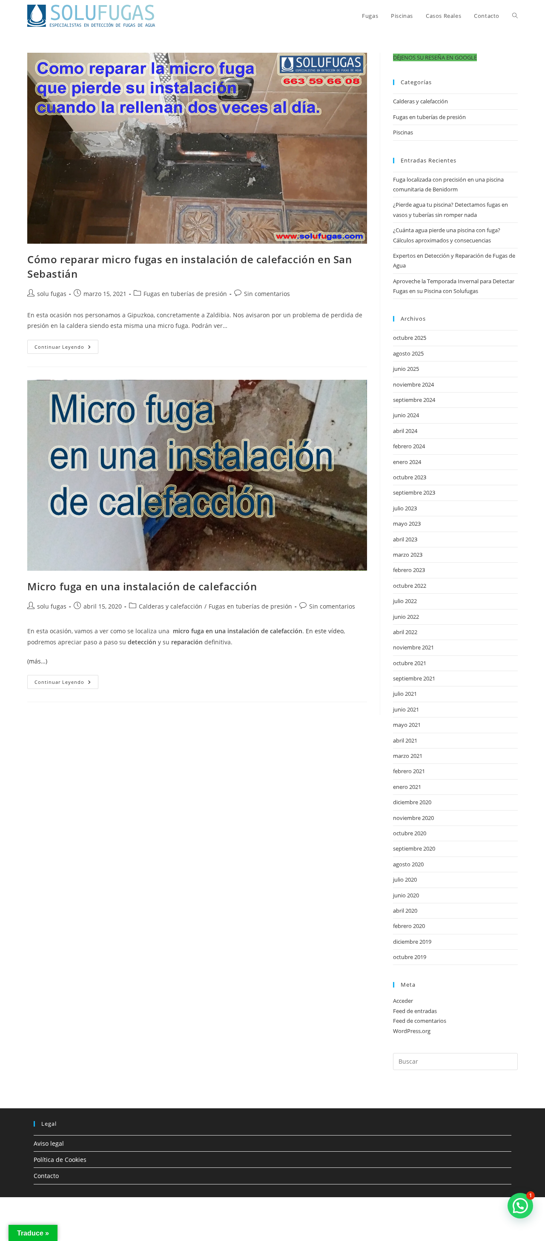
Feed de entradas (415, 1011)
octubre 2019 (409, 957)
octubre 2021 (409, 663)
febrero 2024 (409, 446)
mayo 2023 (407, 523)
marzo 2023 (407, 554)
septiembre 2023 (414, 492)
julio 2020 (405, 879)
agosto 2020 (408, 864)
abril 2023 (405, 539)
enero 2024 (407, 462)
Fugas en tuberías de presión (185, 294)
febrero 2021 (409, 771)
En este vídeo (325, 631)
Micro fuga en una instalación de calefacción (142, 586)
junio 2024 (406, 415)
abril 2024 (405, 431)
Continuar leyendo (66, 348)
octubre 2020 (409, 833)
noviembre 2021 (413, 647)
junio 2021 (406, 709)
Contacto (46, 1176)
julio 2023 (405, 508)
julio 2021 (405, 693)
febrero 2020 (409, 926)
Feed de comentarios (419, 1021)
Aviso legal (49, 1143)
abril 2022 (405, 632)
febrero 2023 (409, 570)
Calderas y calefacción (170, 606)
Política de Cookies (60, 1160)
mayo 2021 (407, 725)
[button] (435, 57)
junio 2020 (406, 895)
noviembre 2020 (413, 818)
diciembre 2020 (412, 802)
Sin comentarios (267, 294)
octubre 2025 (409, 338)
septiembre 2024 (414, 400)
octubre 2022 (409, 585)
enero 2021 (407, 787)
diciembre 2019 (412, 941)
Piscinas (403, 132)
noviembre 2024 (413, 384)
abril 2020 (405, 910)
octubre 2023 (409, 477)
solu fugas (51, 294)
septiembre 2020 (414, 848)
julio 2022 (405, 601)
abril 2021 (405, 740)
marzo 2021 (407, 756)
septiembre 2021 (414, 678)
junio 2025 (406, 369)
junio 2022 (406, 616)
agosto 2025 (408, 353)
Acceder (403, 1001)
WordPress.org (411, 1031)
